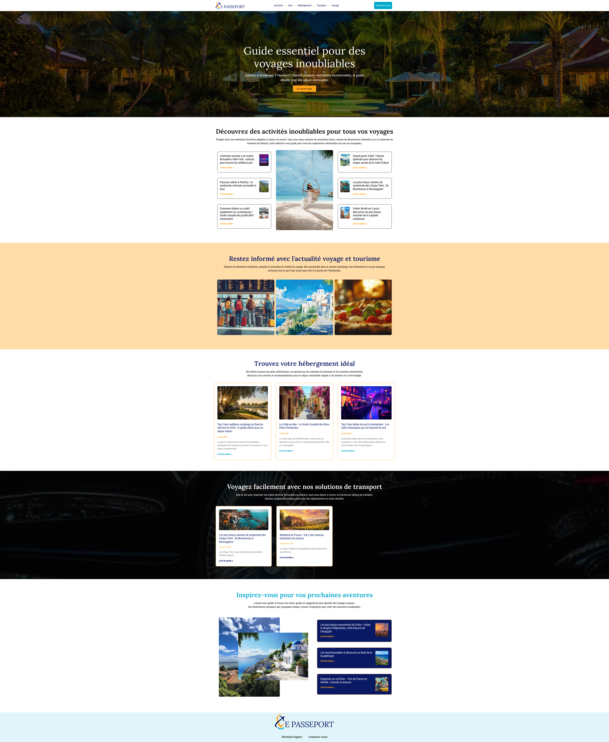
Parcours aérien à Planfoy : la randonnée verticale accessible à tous (238, 186)
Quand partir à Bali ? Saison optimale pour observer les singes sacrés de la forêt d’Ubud (371, 159)
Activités (278, 5)
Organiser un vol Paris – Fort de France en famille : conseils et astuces (343, 680)
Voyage (335, 5)
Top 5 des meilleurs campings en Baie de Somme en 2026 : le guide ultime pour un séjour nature (240, 428)
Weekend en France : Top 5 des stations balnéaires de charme (302, 536)
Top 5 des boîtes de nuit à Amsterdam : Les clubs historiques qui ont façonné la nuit (365, 426)
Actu (290, 5)
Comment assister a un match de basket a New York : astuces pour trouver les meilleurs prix (237, 159)
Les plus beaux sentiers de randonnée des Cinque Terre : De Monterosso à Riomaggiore (371, 186)
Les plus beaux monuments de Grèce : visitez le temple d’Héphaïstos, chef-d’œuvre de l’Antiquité (345, 628)
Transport (321, 5)
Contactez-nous (317, 736)
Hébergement (305, 5)
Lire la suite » (227, 168)
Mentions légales (292, 736)
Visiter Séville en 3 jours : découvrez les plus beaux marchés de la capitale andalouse (367, 213)
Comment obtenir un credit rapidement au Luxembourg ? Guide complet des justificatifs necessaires (237, 213)
